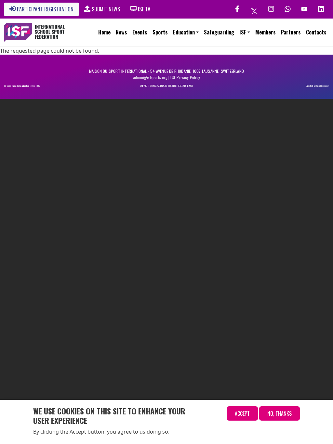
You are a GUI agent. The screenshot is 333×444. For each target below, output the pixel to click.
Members (265, 32)
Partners (291, 32)
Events (139, 32)
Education (184, 32)
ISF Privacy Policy (185, 77)
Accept (242, 413)
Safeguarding (219, 32)
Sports (160, 32)
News (121, 32)
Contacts (316, 32)
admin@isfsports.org (150, 77)
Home (104, 32)
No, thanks (279, 413)
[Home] (36, 32)
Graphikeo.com (322, 85)
